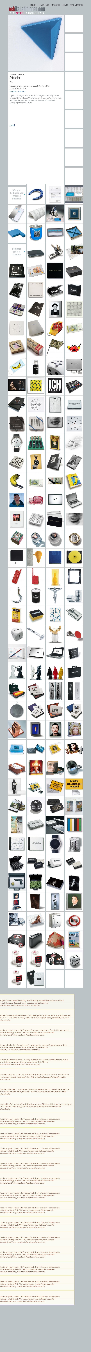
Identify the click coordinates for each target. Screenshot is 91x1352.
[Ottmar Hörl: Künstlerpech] (74, 852)
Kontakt (65, 5)
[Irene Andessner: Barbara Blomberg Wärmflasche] (17, 775)
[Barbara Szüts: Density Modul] (55, 565)
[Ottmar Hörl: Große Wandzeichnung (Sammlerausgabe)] (36, 852)
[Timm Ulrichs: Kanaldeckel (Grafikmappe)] (36, 298)
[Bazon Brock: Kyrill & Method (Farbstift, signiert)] (17, 661)
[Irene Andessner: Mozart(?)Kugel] (55, 546)
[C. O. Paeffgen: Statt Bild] (74, 584)
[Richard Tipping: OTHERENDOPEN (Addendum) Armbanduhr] (17, 451)
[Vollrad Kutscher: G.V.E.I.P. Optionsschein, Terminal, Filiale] (17, 737)
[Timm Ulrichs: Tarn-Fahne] (55, 355)
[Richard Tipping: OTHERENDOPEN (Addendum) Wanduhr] (74, 431)
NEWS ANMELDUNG (76, 5)
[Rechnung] (55, 202)
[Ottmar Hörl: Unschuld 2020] (36, 374)
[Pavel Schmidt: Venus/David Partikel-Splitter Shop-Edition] (74, 814)
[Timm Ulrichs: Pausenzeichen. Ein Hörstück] (36, 412)
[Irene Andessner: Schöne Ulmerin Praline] (17, 546)
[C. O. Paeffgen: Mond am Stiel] (17, 603)
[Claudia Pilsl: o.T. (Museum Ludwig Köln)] (36, 699)
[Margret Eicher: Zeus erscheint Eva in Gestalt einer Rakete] (36, 355)
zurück (13, 125)
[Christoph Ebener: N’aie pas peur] (17, 966)
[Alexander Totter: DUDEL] (17, 623)
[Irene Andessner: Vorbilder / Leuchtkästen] (55, 737)
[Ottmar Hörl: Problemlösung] (55, 833)
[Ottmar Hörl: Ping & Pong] (74, 374)
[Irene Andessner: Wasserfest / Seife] (17, 756)
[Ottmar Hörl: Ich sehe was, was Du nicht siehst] (74, 661)
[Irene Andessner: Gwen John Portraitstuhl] (17, 909)
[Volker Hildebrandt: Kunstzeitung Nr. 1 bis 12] (74, 947)
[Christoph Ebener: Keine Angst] (17, 986)
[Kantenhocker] (17, 240)
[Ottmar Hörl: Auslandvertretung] (17, 699)
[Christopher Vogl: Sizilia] (55, 584)
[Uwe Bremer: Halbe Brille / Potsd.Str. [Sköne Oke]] (17, 279)
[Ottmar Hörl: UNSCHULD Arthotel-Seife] (36, 871)
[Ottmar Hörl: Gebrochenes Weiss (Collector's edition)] (17, 852)
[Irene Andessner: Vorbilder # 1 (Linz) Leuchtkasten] (55, 775)
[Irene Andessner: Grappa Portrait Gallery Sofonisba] (74, 909)
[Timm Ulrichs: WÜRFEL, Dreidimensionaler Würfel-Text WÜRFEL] (36, 814)
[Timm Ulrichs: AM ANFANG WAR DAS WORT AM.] (55, 527)
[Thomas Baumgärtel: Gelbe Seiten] (74, 489)
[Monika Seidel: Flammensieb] (17, 718)
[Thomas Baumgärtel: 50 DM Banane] (55, 489)
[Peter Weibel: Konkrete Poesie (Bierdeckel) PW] (17, 336)
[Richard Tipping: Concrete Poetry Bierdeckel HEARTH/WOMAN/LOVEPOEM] (17, 470)
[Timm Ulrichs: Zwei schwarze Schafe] (36, 451)
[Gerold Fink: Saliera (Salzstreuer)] (55, 642)
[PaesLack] (36, 240)
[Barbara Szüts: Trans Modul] (36, 584)
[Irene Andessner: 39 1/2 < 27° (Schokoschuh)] (36, 928)
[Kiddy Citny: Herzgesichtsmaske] (55, 336)
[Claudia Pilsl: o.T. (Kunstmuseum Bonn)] (74, 718)
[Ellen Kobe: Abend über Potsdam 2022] (74, 259)
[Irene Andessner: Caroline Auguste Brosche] (55, 756)
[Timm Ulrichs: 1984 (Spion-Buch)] (55, 451)
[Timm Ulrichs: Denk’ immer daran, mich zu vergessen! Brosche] (55, 814)
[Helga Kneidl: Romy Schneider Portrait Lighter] (55, 890)
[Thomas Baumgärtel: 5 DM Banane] (36, 489)
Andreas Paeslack (16, 75)
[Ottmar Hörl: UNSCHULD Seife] (74, 871)
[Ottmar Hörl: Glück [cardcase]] (55, 298)
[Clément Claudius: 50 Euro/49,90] (36, 279)
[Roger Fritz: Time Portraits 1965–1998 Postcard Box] (74, 393)
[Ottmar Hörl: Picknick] (36, 890)
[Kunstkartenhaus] (55, 221)
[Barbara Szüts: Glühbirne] (36, 565)
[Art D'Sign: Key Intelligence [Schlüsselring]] (55, 259)
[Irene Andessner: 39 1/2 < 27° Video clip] (17, 928)
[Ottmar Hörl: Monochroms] (74, 833)
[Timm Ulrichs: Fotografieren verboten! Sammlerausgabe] (55, 966)
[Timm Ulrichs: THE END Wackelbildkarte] (74, 527)
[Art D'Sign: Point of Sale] (74, 642)
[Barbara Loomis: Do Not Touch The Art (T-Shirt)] (36, 986)
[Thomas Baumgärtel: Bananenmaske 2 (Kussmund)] (74, 355)
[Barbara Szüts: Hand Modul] (17, 584)
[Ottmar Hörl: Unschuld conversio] (55, 871)
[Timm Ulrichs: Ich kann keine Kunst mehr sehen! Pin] (36, 794)
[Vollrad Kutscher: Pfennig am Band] (36, 737)
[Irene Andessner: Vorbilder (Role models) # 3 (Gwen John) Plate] (36, 909)
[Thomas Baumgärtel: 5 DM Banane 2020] (74, 336)
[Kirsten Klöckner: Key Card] (74, 623)
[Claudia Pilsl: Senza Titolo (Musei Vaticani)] (36, 718)
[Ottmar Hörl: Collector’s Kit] (74, 680)
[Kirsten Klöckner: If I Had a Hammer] (36, 642)
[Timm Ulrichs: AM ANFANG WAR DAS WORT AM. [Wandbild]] (55, 279)
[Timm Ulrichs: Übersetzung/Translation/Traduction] (36, 317)
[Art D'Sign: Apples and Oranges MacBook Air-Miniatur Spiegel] (74, 508)
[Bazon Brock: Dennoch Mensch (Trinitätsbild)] (36, 470)
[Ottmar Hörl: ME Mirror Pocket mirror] (55, 508)
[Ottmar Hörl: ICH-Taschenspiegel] (36, 661)
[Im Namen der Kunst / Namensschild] (55, 240)
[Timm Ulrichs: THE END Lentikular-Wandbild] (55, 431)
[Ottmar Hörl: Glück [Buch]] (74, 298)
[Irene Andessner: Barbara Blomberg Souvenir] (74, 756)
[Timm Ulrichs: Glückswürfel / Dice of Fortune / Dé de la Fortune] (74, 966)
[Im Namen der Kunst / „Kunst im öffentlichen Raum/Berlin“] (74, 202)
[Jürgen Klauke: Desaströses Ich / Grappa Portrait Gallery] (74, 699)
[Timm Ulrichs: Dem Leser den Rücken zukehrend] (36, 259)
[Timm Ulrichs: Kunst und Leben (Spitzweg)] (17, 527)
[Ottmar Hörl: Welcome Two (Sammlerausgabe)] (36, 680)
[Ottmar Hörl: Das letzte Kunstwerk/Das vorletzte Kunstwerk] (74, 412)
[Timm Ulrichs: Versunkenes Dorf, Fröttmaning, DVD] (17, 814)
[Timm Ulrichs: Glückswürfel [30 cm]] (55, 374)
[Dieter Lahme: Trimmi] (55, 603)
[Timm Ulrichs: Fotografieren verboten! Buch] (17, 947)
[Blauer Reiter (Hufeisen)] (36, 202)
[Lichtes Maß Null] (74, 221)
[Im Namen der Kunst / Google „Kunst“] (17, 221)
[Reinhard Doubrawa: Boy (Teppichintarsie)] (17, 508)
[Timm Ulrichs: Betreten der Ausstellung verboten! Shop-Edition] (55, 794)
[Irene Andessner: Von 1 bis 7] (55, 928)
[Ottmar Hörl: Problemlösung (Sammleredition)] (36, 833)
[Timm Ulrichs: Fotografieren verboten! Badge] (74, 928)
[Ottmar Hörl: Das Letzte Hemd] (55, 412)
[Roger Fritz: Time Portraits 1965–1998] (17, 412)
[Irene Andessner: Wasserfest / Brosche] (36, 756)
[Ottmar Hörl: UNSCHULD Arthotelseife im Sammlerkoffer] (17, 871)
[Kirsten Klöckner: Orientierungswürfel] (17, 642)
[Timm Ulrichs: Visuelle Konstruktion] (74, 317)
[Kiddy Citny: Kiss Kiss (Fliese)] (55, 623)
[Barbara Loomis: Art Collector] (36, 603)
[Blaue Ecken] (74, 240)
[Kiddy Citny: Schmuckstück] (17, 355)
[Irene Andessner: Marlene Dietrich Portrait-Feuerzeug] (74, 890)
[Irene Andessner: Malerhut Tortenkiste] (36, 775)
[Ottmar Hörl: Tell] (17, 890)
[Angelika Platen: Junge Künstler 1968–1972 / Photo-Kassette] (55, 470)
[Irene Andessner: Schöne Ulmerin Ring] (36, 546)
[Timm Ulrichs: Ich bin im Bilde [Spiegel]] (55, 393)
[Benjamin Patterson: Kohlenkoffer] (36, 947)
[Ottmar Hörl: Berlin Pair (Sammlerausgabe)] (17, 680)
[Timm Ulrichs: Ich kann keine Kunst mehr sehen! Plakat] (17, 794)
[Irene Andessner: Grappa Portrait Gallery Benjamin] (55, 909)
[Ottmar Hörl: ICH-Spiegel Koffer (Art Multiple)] (55, 661)
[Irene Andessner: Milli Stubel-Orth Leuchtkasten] (74, 737)
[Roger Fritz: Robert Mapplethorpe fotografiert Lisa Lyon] (17, 393)
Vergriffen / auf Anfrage (17, 92)
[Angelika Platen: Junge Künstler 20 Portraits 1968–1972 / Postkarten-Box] (74, 470)
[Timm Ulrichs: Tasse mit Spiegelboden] (74, 775)
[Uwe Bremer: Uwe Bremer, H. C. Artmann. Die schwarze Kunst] (74, 279)
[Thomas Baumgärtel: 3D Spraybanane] (17, 489)
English (33, 5)
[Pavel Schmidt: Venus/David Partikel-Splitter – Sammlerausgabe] (17, 833)
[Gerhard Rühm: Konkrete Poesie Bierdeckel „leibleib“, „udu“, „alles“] (36, 431)
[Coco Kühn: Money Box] (74, 603)
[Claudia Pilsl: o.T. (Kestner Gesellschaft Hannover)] (55, 718)
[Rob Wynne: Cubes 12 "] (55, 947)
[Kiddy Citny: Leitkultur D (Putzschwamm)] (36, 623)
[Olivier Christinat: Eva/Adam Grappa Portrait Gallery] (55, 699)
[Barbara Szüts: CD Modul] (74, 565)
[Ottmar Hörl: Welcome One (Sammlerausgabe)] (55, 680)
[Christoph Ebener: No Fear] (36, 966)
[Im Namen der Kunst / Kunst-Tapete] (36, 221)
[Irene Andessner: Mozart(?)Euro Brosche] (74, 546)
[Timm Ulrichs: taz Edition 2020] (36, 336)
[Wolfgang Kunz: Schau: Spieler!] (17, 298)
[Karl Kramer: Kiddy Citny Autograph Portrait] (55, 317)
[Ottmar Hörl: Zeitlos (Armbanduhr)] (55, 852)
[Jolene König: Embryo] (36, 508)
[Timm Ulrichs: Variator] (36, 393)
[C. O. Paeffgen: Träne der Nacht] (17, 565)
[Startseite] (27, 9)
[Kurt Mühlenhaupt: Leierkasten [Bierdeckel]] (17, 317)
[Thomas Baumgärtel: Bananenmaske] (17, 374)
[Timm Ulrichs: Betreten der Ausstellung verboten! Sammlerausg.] (74, 794)
